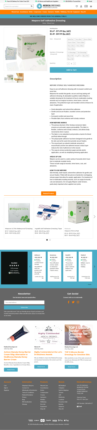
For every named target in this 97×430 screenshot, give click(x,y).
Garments (51, 12)
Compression (37, 12)
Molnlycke (62, 397)
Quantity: (53, 63)
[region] (62, 266)
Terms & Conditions (28, 392)
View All (61, 409)
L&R (60, 395)
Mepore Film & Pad (72, 231)
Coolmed (61, 399)
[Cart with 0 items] (91, 6)
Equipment (76, 12)
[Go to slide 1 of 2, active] (47, 240)
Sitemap (24, 404)
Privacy (24, 397)
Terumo (61, 392)
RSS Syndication (27, 402)
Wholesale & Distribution (29, 390)
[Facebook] (68, 302)
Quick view (18, 222)
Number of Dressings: (57, 53)
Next (94, 216)
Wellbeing (63, 12)
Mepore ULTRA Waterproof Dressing (18, 228)
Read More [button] (11, 370)
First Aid (69, 12)
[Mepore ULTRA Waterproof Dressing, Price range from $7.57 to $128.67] (18, 212)
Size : (55, 39)
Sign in (6, 388)
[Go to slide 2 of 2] (50, 240)
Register (6, 390)
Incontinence (24, 12)
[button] (30, 266)
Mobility (57, 12)
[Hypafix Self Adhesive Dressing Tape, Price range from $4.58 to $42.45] (48, 212)
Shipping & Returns (28, 385)
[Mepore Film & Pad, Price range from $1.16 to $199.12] (78, 212)
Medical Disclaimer (27, 395)
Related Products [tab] (48, 193)
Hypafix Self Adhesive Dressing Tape (48, 228)
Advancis (61, 406)
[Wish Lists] (77, 6)
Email (90, 1)
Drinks (31, 12)
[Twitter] (73, 302)
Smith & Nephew (64, 390)
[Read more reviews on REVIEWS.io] (14, 273)
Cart (5, 385)
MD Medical (62, 385)
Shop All (83, 12)
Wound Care (15, 12)
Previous (2, 216)
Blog (23, 399)
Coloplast (61, 388)
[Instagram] (78, 302)
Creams (44, 12)
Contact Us (25, 388)
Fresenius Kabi (63, 402)
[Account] (81, 6)
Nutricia (61, 404)
